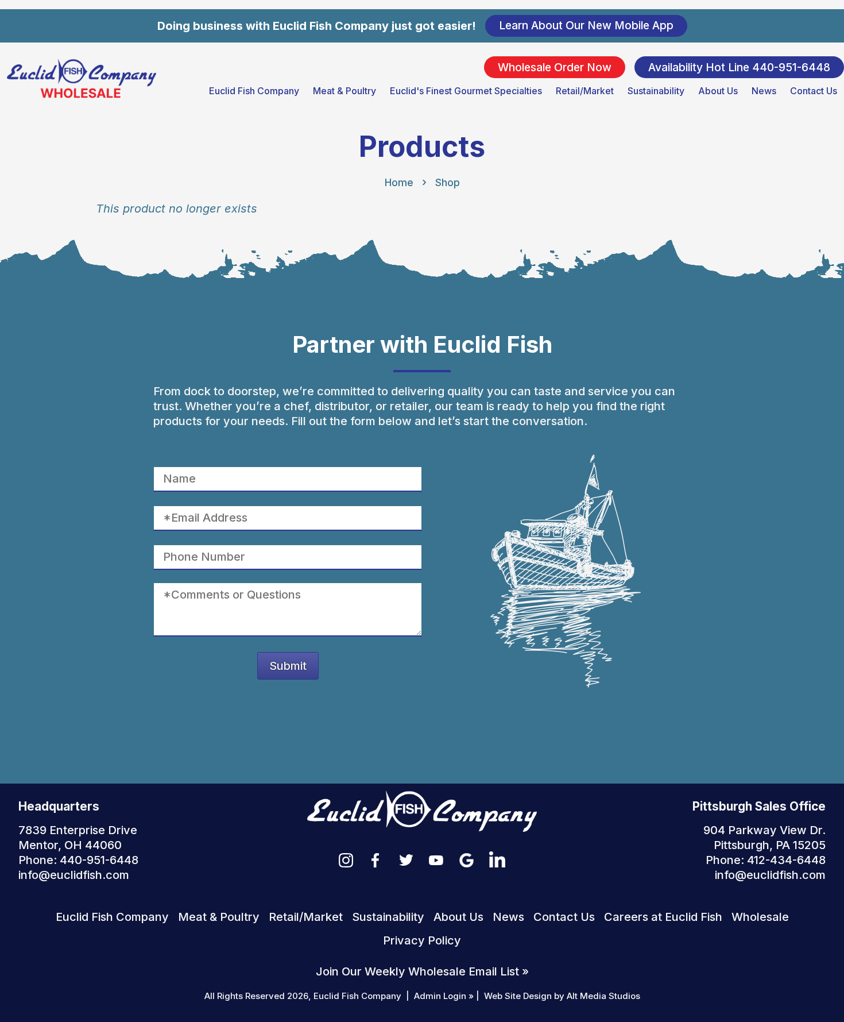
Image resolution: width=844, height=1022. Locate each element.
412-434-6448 (786, 860)
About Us (718, 91)
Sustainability (656, 91)
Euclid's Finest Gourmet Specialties (466, 91)
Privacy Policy (422, 940)
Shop (447, 182)
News (764, 91)
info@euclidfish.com (73, 875)
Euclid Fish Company (254, 91)
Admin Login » (444, 995)
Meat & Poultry (344, 91)
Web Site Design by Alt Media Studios (562, 995)
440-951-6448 (99, 860)
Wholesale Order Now (554, 67)
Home (399, 182)
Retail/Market (585, 91)
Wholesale (760, 917)
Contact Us (813, 91)
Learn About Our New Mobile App (586, 25)
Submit (288, 666)
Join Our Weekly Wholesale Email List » (422, 971)
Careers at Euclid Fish (663, 917)
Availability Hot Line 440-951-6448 (739, 67)
